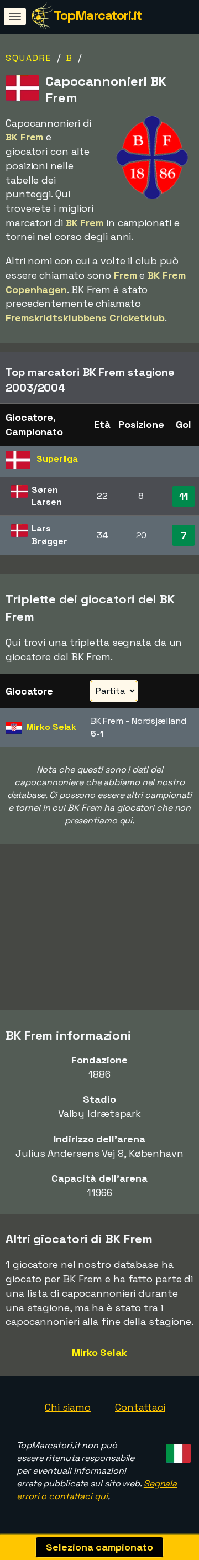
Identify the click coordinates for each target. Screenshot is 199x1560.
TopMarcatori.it (98, 15)
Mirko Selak (99, 1352)
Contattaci (140, 1407)
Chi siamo (68, 1407)
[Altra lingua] (176, 1450)
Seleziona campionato (99, 1547)
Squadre (28, 58)
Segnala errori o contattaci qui (97, 1490)
